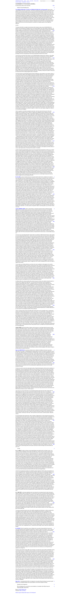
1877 (53, 140)
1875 (53, 86)
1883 (53, 305)
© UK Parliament (33, 592)
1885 (53, 362)
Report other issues (25, 592)
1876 (53, 112)
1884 (53, 334)
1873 (53, 30)
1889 (53, 474)
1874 (53, 57)
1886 (53, 391)
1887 (53, 420)
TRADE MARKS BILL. (22, 589)
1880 (53, 221)
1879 (53, 194)
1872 (53, 5)
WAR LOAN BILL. (23, 590)
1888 (53, 444)
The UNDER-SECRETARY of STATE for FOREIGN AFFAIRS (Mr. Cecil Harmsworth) (31, 9)
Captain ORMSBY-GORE (20, 208)
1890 (53, 502)
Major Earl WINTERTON (20, 350)
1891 (53, 531)
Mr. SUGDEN (18, 528)
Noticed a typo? (18, 592)
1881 (53, 249)
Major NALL (18, 581)
